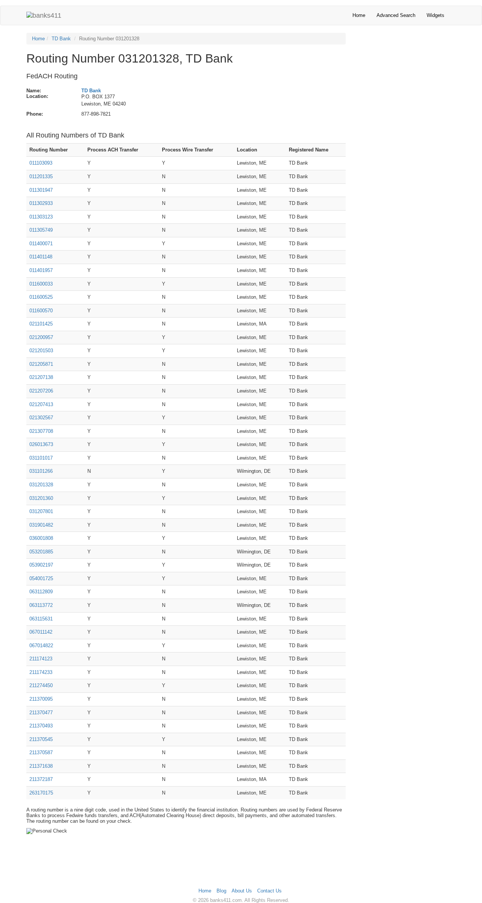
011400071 (41, 243)
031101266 (41, 471)
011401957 (41, 270)
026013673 (41, 444)
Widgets (435, 15)
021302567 (41, 417)
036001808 (41, 538)
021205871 (41, 364)
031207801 (41, 511)
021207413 (41, 404)
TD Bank (61, 38)
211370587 (41, 752)
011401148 (40, 257)
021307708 (41, 431)
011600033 (41, 284)
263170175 (41, 793)
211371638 (41, 766)
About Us (242, 891)
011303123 (41, 217)
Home (358, 15)
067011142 (40, 632)
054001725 (41, 578)
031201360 (41, 498)
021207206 (41, 391)
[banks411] (44, 15)
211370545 (41, 739)
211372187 (41, 779)
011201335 (41, 176)
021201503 (41, 350)
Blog (221, 891)
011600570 (41, 310)
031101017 (41, 458)
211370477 (41, 712)
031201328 (41, 484)
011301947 (41, 190)
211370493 (41, 726)
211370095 (41, 699)
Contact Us (269, 891)
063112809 (41, 591)
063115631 (41, 619)
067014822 (41, 645)
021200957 (41, 337)
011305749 (41, 230)
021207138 (41, 377)
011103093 (40, 163)
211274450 (41, 685)
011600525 (41, 297)
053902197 (41, 565)
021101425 (41, 324)
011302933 (41, 203)
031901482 (41, 525)
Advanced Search (396, 15)
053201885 (41, 552)
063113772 (41, 605)
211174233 (40, 672)
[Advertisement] (406, 84)
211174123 (40, 659)
